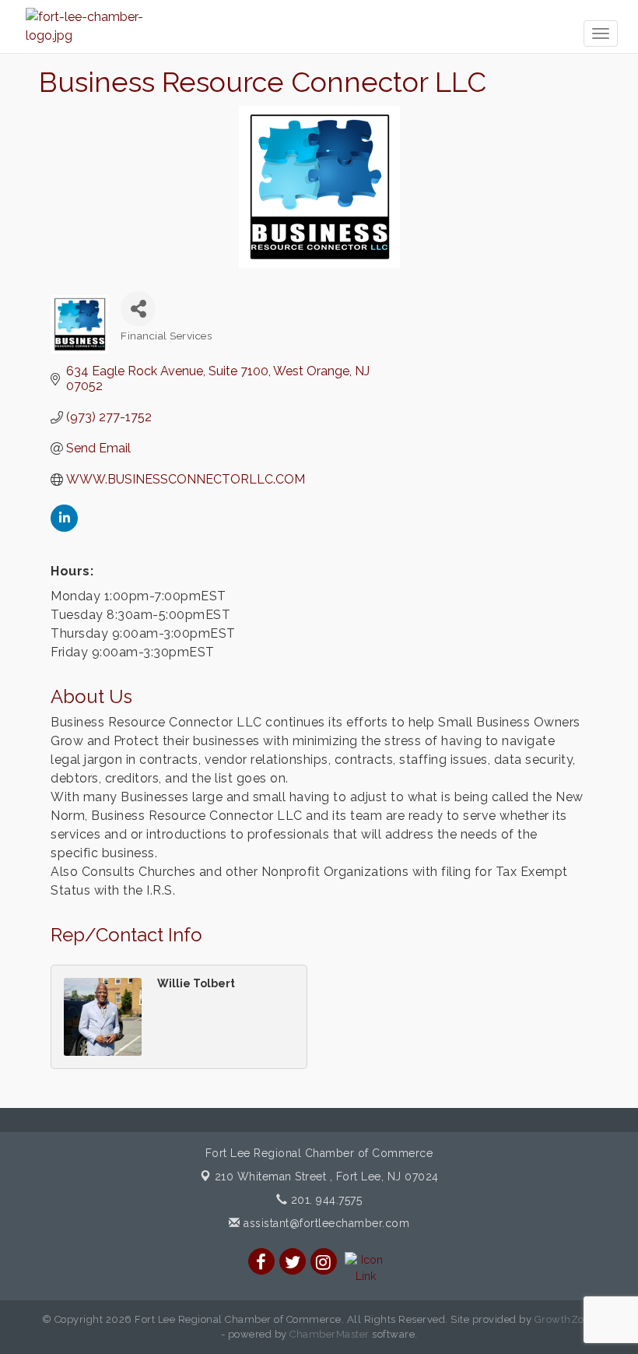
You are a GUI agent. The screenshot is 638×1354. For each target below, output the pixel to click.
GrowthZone (566, 1319)
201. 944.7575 (324, 1200)
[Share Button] (138, 308)
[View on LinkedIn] (64, 527)
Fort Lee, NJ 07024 (327, 1176)
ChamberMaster (329, 1334)
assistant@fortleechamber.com (324, 1223)
